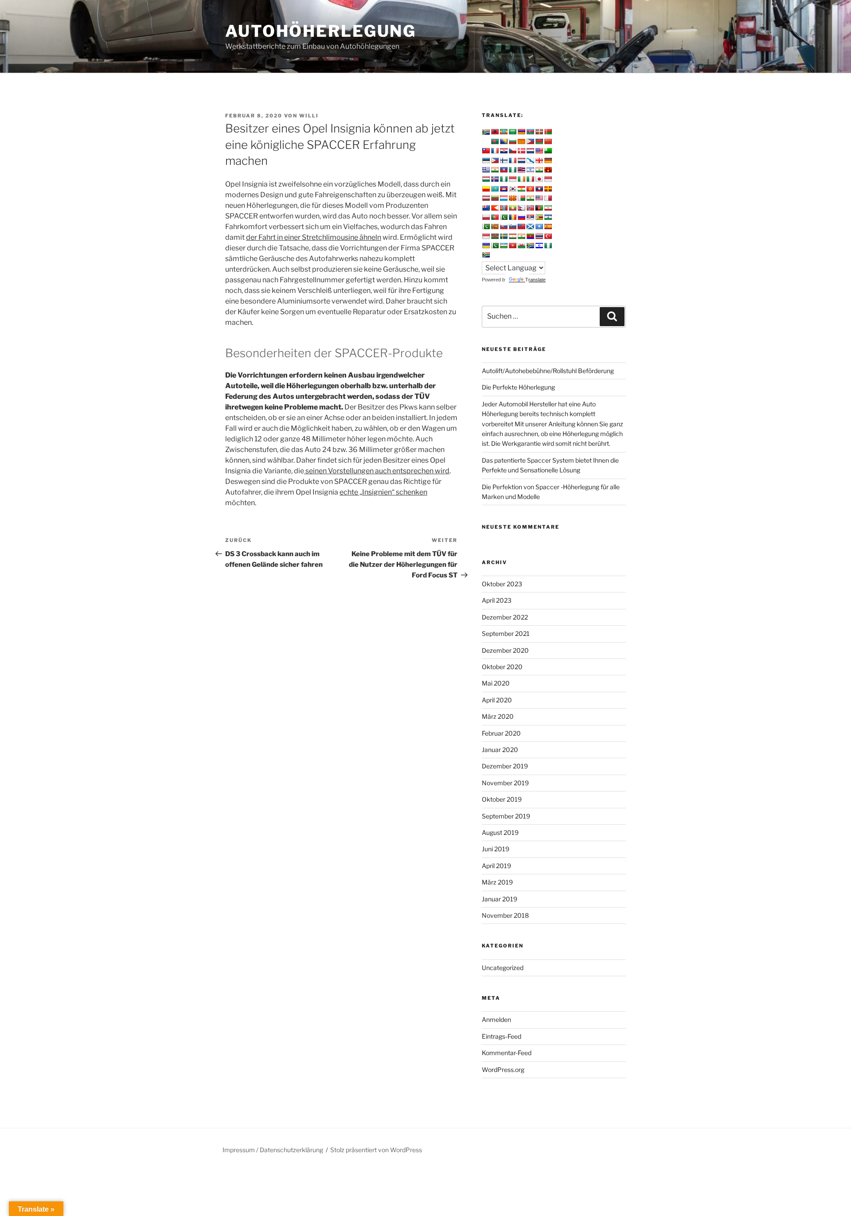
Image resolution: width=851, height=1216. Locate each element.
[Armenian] (521, 131)
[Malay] (539, 198)
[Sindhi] (486, 226)
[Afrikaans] (486, 132)
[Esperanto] (548, 150)
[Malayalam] (530, 198)
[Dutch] (530, 150)
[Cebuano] (530, 141)
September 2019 (506, 816)
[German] (548, 160)
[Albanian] (495, 131)
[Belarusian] (548, 131)
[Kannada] (486, 188)
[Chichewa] (539, 141)
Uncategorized (502, 967)
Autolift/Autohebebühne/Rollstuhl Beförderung (548, 370)
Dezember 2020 (505, 650)
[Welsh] (521, 245)
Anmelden (496, 1019)
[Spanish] (548, 226)
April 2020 (497, 700)
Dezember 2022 (505, 617)
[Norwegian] (530, 207)
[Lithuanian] (495, 198)
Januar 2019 (499, 899)
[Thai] (539, 236)
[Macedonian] (512, 198)
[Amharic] (503, 131)
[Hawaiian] (521, 169)
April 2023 (496, 600)
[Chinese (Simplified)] (548, 141)
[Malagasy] (521, 198)
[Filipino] (495, 160)
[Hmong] (548, 169)
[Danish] (521, 150)
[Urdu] (495, 245)
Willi (309, 116)
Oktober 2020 (502, 666)
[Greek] (486, 169)
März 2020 (498, 716)
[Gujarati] (495, 169)
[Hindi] (539, 169)
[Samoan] (521, 226)
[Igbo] (503, 179)
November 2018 (505, 915)
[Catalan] (521, 141)
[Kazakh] (495, 188)
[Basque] (539, 131)
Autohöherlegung (320, 31)
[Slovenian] (512, 226)
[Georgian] (539, 160)
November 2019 (505, 783)
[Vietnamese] (512, 245)
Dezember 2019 (505, 766)
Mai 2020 (496, 683)
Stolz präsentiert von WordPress (376, 1150)
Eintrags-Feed (501, 1036)
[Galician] (530, 160)
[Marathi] (495, 207)
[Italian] (530, 179)
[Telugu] (530, 236)
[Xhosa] (530, 245)
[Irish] (521, 179)
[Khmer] (503, 188)
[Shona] (539, 217)
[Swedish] (503, 236)
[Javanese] (548, 179)
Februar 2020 (501, 733)
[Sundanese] (486, 236)
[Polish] (486, 217)
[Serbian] (530, 217)
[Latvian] (486, 198)
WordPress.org (503, 1069)
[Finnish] (503, 160)
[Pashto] (539, 207)
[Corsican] (495, 150)
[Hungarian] (486, 179)
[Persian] (548, 207)
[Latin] (548, 188)
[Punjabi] (503, 217)
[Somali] (539, 226)
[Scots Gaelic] (530, 226)
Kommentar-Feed (506, 1052)
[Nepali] (521, 207)
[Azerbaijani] (530, 131)
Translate (535, 279)
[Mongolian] (503, 207)
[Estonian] (486, 160)
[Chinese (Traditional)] (486, 150)
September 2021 (506, 633)
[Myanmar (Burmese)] (512, 207)
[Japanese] (539, 179)
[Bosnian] (503, 141)
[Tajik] (512, 236)
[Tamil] (521, 236)
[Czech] (512, 150)
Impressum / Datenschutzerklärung (273, 1150)
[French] (512, 160)
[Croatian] (503, 150)
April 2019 (496, 865)
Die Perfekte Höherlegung (518, 387)
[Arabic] (512, 131)
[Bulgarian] (512, 141)
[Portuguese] (495, 217)
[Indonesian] (512, 179)
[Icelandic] (495, 179)
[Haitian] (503, 169)
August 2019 (500, 832)
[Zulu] (486, 254)
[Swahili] (495, 236)
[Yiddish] (539, 245)
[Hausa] (512, 169)
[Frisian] (521, 160)
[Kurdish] (521, 188)
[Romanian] (512, 217)
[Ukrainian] (486, 245)
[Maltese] (548, 198)
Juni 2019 (495, 849)
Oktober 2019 (502, 799)
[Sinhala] (495, 226)
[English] (539, 150)
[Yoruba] (548, 245)
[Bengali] (495, 141)
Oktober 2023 (502, 584)
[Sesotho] (548, 217)
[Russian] (521, 217)
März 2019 (497, 882)
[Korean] (512, 188)
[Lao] (539, 188)
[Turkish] (548, 236)
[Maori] (486, 207)
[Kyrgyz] (530, 188)
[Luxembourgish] (503, 198)
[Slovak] (503, 226)
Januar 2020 (500, 749)
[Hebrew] (530, 169)
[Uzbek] (503, 245)
